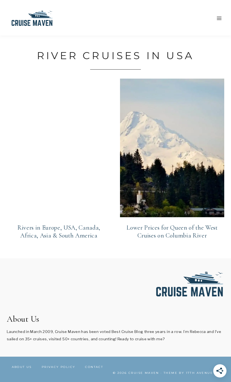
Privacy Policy (58, 367)
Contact (94, 367)
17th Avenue (199, 373)
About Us (22, 367)
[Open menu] (219, 18)
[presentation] (59, 148)
